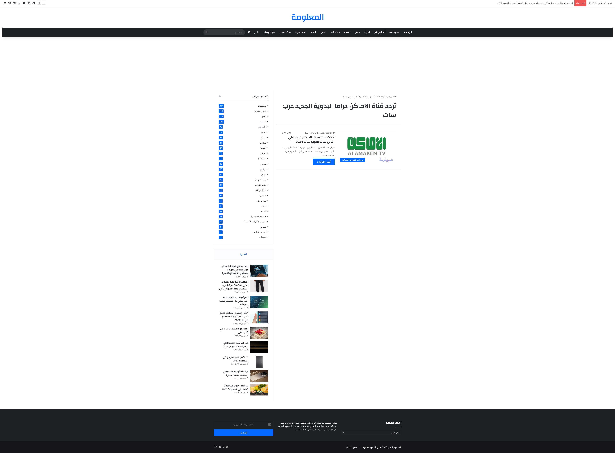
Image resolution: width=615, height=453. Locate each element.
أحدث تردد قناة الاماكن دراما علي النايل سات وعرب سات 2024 (311, 139)
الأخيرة (243, 254)
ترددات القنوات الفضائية (255, 221)
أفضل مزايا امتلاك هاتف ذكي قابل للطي (234, 330)
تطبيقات (262, 158)
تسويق (263, 226)
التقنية (313, 32)
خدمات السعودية (258, 216)
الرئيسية (408, 32)
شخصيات (335, 32)
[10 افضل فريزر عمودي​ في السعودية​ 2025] (259, 362)
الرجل (263, 174)
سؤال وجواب (269, 32)
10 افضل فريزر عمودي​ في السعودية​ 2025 (235, 359)
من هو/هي (261, 200)
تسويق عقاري (259, 232)
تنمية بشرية (300, 32)
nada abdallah (326, 133)
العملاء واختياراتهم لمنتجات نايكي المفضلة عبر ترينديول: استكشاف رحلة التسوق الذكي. (534, 3)
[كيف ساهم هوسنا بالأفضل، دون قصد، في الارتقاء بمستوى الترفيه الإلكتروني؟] (259, 271)
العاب (263, 153)
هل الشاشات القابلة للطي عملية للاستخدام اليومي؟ (235, 345)
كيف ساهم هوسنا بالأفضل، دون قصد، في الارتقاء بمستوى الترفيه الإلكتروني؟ (234, 269)
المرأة (367, 32)
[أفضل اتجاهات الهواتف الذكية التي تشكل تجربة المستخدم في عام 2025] (259, 317)
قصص (324, 32)
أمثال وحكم (379, 32)
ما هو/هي (262, 126)
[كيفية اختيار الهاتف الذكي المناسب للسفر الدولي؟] (259, 376)
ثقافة (263, 206)
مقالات (263, 142)
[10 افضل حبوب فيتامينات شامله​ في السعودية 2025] (259, 390)
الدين (256, 32)
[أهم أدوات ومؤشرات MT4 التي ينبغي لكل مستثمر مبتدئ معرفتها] (259, 302)
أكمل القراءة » (324, 161)
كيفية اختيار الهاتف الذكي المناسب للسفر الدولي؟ (235, 373)
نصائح (357, 32)
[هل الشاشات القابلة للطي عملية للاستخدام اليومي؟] (259, 347)
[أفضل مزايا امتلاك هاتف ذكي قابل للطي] (259, 333)
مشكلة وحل (285, 32)
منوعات (262, 237)
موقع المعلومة (350, 447)
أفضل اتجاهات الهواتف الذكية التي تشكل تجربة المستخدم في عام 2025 (234, 316)
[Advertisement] (307, 62)
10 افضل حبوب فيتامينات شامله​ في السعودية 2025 (235, 387)
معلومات (395, 32)
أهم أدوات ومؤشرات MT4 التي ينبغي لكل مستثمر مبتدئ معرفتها (233, 301)
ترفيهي (263, 169)
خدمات (263, 211)
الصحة (347, 32)
